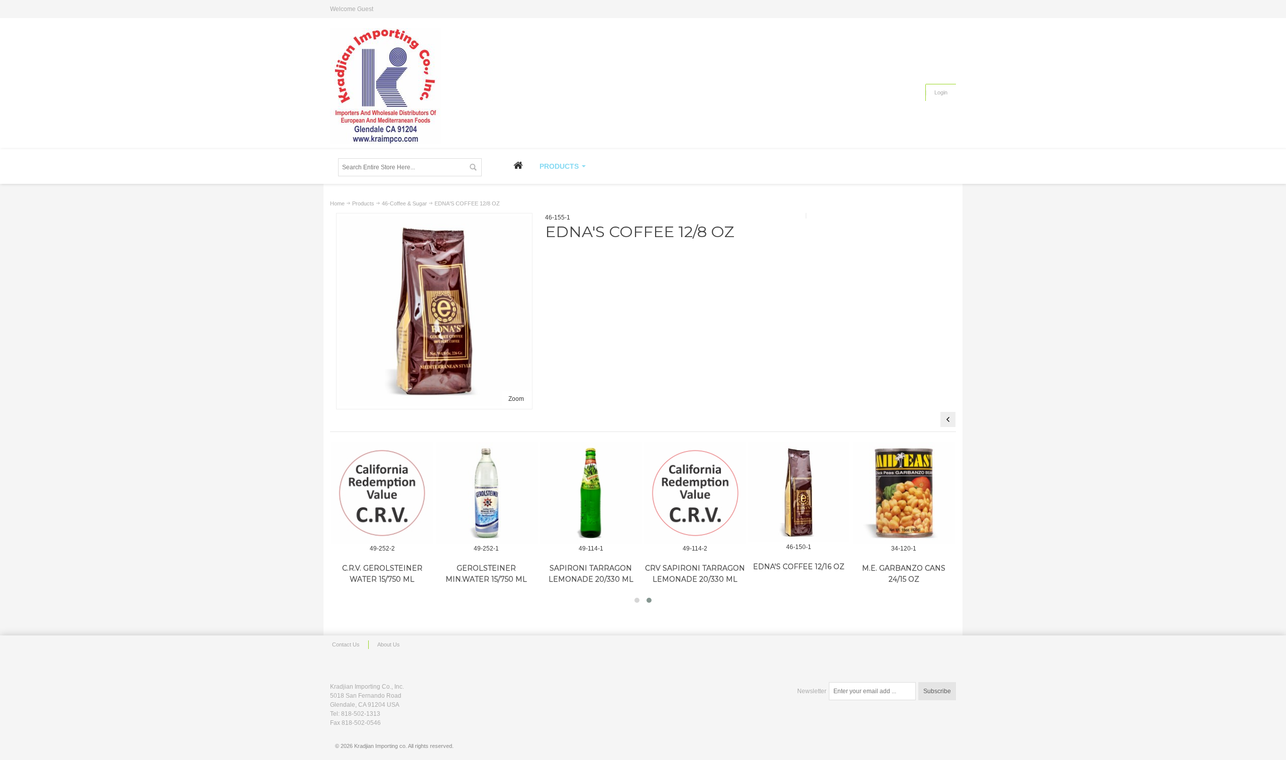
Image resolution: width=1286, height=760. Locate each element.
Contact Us (346, 644)
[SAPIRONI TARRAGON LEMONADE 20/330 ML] (591, 493)
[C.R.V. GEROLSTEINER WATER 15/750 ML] (382, 493)
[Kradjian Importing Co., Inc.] (385, 86)
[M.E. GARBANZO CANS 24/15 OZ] (904, 493)
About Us (388, 644)
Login (940, 92)
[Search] (473, 167)
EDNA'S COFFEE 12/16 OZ (798, 566)
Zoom (516, 398)
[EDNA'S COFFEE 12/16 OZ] (798, 492)
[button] (637, 600)
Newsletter (811, 691)
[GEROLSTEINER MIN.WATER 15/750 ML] (487, 493)
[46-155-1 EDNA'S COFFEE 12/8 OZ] (434, 220)
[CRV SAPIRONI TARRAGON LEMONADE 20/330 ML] (695, 493)
